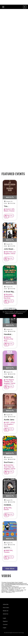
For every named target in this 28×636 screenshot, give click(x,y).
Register (5, 621)
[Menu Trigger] (3, 7)
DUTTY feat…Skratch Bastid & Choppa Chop (9, 548)
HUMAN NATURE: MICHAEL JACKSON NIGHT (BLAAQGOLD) (10, 505)
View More (9, 569)
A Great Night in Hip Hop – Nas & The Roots (9, 292)
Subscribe (1, 383)
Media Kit (5, 610)
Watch (9, 197)
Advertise (5, 614)
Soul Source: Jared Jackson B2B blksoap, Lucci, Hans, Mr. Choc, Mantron (9, 462)
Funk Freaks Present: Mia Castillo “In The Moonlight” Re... (9, 377)
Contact (5, 624)
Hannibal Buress (7, 334)
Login (4, 618)
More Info (9, 215)
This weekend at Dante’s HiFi (9, 206)
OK (14, 315)
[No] (26, 311)
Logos (4, 627)
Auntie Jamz (9, 420)
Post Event (6, 607)
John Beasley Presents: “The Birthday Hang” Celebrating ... (10, 249)
